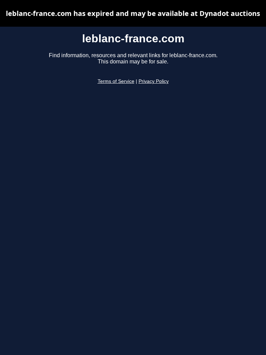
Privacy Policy (154, 81)
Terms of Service (116, 81)
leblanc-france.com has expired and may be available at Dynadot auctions (133, 13)
